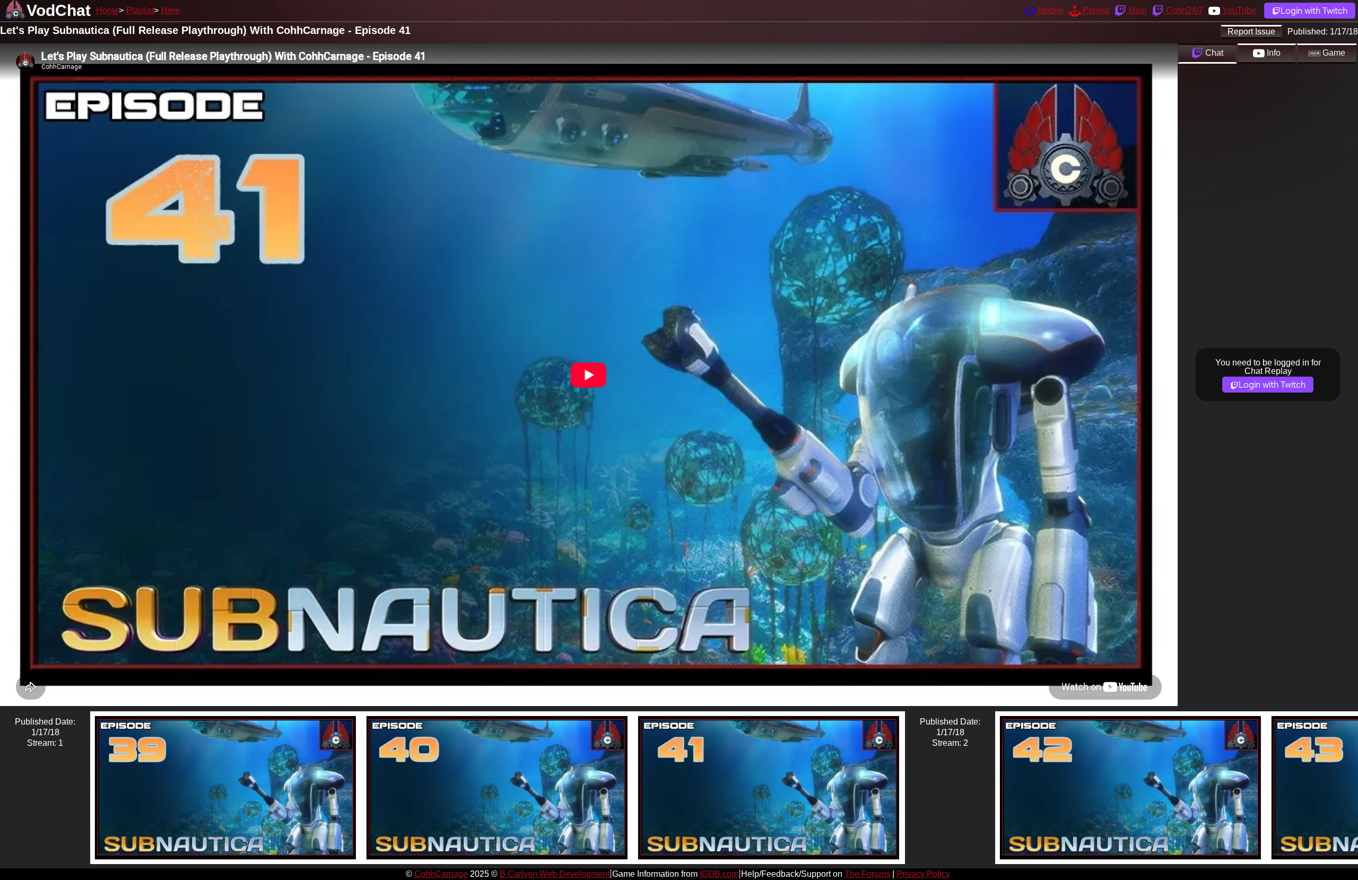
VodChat (59, 10)
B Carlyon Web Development (555, 873)
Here (170, 10)
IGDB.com (719, 873)
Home (107, 10)
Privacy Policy (923, 873)
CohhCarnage (441, 873)
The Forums (867, 873)
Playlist (140, 10)
